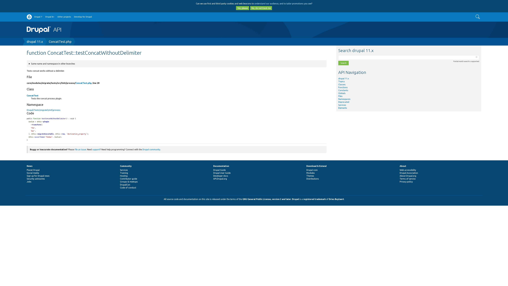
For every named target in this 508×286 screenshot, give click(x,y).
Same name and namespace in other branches (53, 63)
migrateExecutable (46, 134)
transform (36, 125)
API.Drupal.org (220, 179)
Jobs (29, 181)
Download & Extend (316, 166)
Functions (343, 87)
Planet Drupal (33, 170)
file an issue (80, 149)
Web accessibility (408, 170)
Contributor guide (128, 179)
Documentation (221, 166)
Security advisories (36, 179)
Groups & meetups (129, 181)
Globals (342, 93)
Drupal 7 (38, 17)
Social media (33, 173)
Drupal (295, 199)
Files (340, 96)
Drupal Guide (219, 170)
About (403, 166)
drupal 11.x (35, 41)
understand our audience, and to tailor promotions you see (282, 3)
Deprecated (343, 102)
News (29, 166)
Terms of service (408, 179)
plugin (46, 122)
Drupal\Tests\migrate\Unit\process (43, 110)
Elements (342, 108)
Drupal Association (409, 173)
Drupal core (312, 170)
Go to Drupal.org (29, 17)
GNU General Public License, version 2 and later (266, 199)
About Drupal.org (408, 176)
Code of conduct (128, 187)
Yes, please (242, 8)
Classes (342, 84)
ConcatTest (32, 95)
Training (124, 173)
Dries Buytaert (336, 199)
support (96, 149)
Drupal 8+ (49, 17)
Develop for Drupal (83, 17)
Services (342, 105)
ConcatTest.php (60, 41)
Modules (310, 173)
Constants (343, 90)
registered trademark (314, 199)
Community (126, 166)
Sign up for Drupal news (38, 176)
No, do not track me (261, 8)
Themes (310, 176)
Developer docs (220, 176)
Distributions (312, 179)
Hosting (124, 176)
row (63, 134)
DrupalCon (125, 185)
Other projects (64, 17)
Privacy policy (406, 181)
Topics (341, 81)
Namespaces (344, 99)
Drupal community (151, 149)
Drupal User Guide (222, 173)
